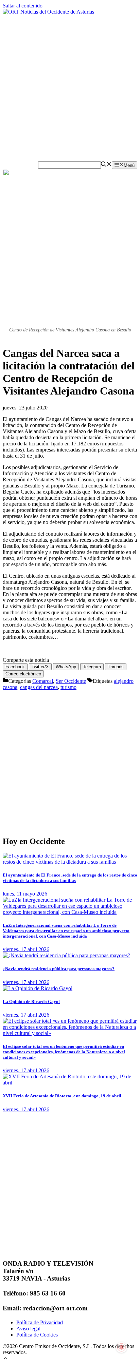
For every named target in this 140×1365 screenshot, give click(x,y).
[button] (5, 1359)
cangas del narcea (39, 687)
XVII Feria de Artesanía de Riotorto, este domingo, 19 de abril (62, 1095)
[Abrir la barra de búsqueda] (106, 165)
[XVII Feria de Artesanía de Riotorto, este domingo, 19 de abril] (70, 1082)
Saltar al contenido (22, 5)
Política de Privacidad (39, 1322)
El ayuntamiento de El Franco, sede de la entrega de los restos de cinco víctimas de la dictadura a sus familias (70, 877)
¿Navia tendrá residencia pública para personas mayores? (59, 968)
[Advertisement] (70, 88)
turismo (68, 687)
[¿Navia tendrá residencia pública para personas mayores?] (66, 955)
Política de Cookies (37, 1335)
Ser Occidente (71, 681)
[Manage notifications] (121, 1347)
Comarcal (42, 681)
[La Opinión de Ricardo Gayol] (37, 988)
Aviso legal (28, 1328)
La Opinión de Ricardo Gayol (31, 1001)
